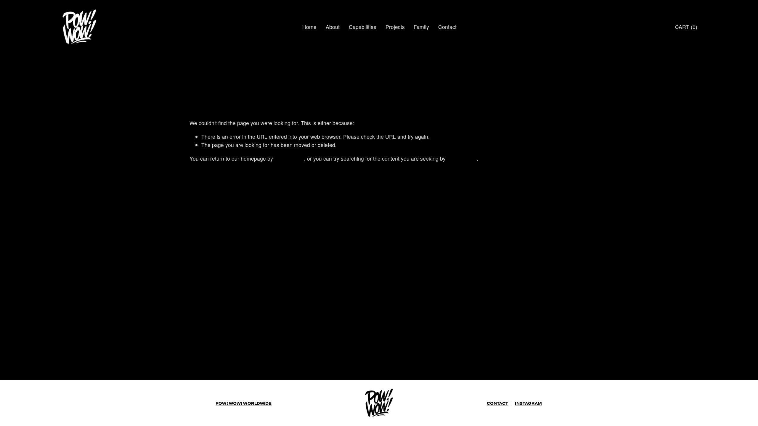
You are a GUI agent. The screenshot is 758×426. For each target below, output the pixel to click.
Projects (395, 26)
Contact (447, 26)
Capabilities (362, 26)
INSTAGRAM (528, 404)
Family (421, 26)
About (333, 26)
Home (309, 26)
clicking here (289, 158)
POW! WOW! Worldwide (244, 404)
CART (686, 26)
